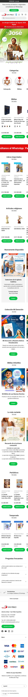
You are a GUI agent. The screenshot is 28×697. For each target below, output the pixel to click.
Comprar (13, 298)
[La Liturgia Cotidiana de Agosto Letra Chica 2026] (7, 483)
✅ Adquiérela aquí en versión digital (14, 26)
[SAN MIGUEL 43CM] (19, 219)
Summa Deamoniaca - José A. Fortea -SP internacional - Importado (6, 182)
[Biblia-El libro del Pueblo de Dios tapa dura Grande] (19, 110)
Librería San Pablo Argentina (10, 690)
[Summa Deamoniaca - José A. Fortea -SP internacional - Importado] (7, 167)
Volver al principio (14, 598)
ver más (14, 311)
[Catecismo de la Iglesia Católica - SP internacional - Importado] (19, 167)
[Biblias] (19, 81)
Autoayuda (7, 89)
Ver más (17, 1)
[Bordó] (5, 126)
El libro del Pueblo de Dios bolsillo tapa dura (6, 121)
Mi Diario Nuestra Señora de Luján (6, 536)
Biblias (19, 89)
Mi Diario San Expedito (17, 536)
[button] (22, 14)
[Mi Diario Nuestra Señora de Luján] (7, 526)
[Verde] (9, 126)
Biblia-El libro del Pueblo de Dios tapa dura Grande (19, 121)
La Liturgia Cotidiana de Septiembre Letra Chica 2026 (18, 497)
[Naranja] (7, 126)
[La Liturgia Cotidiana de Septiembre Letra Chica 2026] (19, 483)
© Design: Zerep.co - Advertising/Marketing (10, 693)
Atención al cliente (8, 626)
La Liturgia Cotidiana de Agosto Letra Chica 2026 (6, 496)
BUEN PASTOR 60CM (5, 229)
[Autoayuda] (7, 81)
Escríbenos (14, 10)
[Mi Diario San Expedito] (19, 526)
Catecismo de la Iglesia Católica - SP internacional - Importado (19, 181)
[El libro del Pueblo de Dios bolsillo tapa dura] (7, 110)
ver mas (14, 365)
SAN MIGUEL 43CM (19, 228)
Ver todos (14, 101)
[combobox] (14, 18)
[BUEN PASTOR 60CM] (7, 219)
